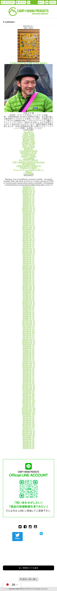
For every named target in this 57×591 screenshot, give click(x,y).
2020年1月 (28, 285)
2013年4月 (28, 423)
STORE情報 (28, 173)
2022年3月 (28, 245)
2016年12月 (28, 340)
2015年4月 (28, 378)
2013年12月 (28, 408)
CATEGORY (8, 2)
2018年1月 (28, 319)
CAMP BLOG (28, 134)
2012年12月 (28, 431)
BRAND (22, 2)
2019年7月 (28, 295)
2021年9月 (28, 255)
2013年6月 (28, 420)
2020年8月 (28, 272)
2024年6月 (28, 215)
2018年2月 (28, 317)
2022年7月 (28, 242)
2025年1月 (28, 206)
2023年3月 (28, 236)
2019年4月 (28, 298)
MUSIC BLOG (28, 145)
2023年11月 (28, 226)
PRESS (28, 172)
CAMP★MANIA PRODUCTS (28, 166)
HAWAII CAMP (28, 141)
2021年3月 (28, 262)
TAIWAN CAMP (28, 143)
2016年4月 (28, 355)
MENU (53, 2)
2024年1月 (28, 225)
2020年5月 (28, 278)
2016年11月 (28, 342)
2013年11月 (28, 410)
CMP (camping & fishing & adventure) (29, 162)
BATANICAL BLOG (28, 153)
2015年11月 (28, 365)
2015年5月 (28, 376)
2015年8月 (28, 370)
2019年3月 (28, 300)
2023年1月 (28, 238)
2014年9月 (28, 391)
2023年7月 (28, 234)
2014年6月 (28, 397)
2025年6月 (28, 198)
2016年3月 (28, 357)
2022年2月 (28, 247)
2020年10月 (28, 268)
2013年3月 (28, 425)
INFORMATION (28, 164)
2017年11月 (28, 323)
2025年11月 (28, 192)
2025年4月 (28, 200)
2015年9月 (28, 368)
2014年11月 (28, 387)
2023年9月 (28, 230)
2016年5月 (28, 353)
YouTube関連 (28, 158)
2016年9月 (28, 346)
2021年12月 (28, 249)
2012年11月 (28, 433)
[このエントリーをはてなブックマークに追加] (41, 533)
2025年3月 (28, 202)
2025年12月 (28, 191)
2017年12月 (28, 321)
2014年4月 (28, 401)
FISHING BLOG (28, 155)
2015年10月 (28, 367)
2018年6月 (28, 312)
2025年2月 (28, 204)
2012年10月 (28, 435)
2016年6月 (28, 351)
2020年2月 (28, 283)
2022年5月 (28, 244)
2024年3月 (28, 221)
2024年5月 (28, 217)
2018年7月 (28, 310)
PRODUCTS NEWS (28, 168)
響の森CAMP (28, 139)
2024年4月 (28, 219)
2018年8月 (28, 308)
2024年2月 (28, 223)
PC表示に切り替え (28, 579)
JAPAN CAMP (28, 136)
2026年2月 (28, 189)
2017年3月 (28, 334)
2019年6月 (28, 297)
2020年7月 (28, 274)
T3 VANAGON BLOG (29, 151)
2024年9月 (28, 213)
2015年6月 (28, 374)
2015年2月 (28, 382)
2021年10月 (28, 253)
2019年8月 (28, 293)
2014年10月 (28, 389)
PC (42, 2)
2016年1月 (28, 361)
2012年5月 (28, 444)
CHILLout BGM (28, 147)
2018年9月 (28, 306)
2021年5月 (28, 259)
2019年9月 (28, 291)
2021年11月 (28, 251)
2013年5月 (28, 421)
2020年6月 (28, 276)
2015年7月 (28, 372)
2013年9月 (28, 414)
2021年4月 (28, 261)
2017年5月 (28, 332)
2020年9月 (28, 270)
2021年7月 (28, 257)
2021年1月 (28, 264)
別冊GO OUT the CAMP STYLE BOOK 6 (29, 63)
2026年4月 (28, 187)
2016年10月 (28, 344)
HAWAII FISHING (28, 156)
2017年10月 (28, 325)
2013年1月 (28, 429)
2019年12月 (28, 287)
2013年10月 (28, 412)
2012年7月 (28, 440)
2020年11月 (28, 266)
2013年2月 (28, 427)
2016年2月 (28, 359)
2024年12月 (28, 208)
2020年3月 (28, 281)
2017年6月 (28, 331)
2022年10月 (28, 240)
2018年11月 (28, 304)
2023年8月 (28, 232)
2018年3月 (28, 315)
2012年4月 (28, 446)
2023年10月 (28, 228)
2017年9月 (28, 327)
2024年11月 (28, 209)
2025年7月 (28, 196)
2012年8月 (28, 438)
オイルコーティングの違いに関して (28, 170)
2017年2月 (28, 336)
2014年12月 (28, 385)
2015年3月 (28, 380)
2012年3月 (28, 448)
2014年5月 (28, 399)
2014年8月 (28, 393)
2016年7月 (28, 349)
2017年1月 (28, 338)
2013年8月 (28, 416)
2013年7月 (28, 418)
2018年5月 (28, 314)
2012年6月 (28, 442)
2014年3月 (28, 402)
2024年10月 (28, 211)
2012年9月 (28, 437)
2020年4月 (28, 279)
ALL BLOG (28, 132)
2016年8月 (28, 348)
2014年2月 (28, 404)
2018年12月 (28, 302)
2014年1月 (28, 406)
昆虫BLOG (28, 149)
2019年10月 (28, 289)
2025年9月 (28, 194)
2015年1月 (28, 384)
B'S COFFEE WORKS (28, 160)
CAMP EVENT (28, 138)
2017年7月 (28, 329)
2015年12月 (28, 363)
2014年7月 (28, 395)
